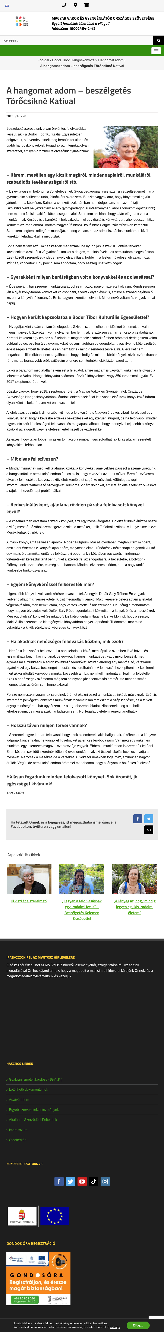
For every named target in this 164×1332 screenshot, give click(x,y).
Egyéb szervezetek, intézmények (34, 1110)
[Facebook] (59, 1181)
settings (115, 1327)
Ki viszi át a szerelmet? (29, 901)
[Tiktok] (93, 1181)
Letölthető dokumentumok (28, 1089)
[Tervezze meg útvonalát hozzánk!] (75, 5)
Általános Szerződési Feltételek (33, 1120)
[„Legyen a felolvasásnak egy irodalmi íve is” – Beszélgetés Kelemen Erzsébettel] (81, 879)
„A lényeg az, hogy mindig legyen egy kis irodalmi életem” (134, 907)
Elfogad (138, 1325)
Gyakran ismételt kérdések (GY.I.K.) (35, 1079)
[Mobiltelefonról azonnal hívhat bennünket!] (64, 5)
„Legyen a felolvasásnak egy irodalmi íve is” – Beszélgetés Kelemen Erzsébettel (82, 909)
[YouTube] (82, 1181)
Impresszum (18, 1130)
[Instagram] (105, 1181)
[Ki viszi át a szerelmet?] (29, 879)
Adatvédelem (19, 1100)
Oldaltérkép (17, 1140)
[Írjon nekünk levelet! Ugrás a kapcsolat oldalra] (86, 5)
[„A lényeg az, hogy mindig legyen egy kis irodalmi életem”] (134, 879)
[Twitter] (70, 1181)
